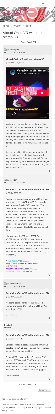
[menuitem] (4, 411)
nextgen (38, 408)
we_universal (11, 408)
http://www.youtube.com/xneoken (19, 271)
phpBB (14, 404)
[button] (43, 3)
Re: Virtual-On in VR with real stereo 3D (27, 189)
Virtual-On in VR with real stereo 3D (22, 35)
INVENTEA (30, 408)
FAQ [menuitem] (2, 20)
